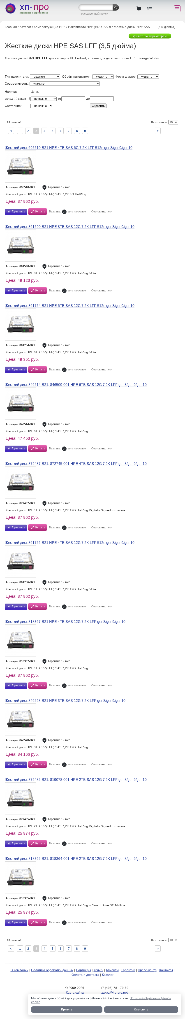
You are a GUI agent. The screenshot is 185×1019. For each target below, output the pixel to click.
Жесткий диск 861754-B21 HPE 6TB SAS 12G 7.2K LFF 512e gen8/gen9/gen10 (69, 306)
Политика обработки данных (52, 970)
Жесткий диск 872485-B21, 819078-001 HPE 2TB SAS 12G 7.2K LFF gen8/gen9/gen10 (76, 780)
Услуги (98, 970)
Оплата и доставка (85, 974)
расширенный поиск (94, 13)
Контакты (166, 970)
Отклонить (141, 1009)
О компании (19, 970)
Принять (66, 1009)
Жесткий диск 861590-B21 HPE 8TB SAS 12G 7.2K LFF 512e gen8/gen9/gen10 (69, 227)
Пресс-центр (147, 970)
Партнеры (83, 970)
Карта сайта (75, 992)
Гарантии (128, 970)
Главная (11, 27)
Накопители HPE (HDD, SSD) (89, 27)
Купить (40, 211)
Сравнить (18, 211)
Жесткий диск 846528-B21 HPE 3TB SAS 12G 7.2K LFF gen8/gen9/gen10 (65, 701)
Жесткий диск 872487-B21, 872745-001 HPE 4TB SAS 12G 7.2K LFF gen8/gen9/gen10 (76, 464)
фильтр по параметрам (150, 36)
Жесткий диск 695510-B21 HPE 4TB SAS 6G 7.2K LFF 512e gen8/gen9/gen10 (68, 148)
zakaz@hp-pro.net (114, 992)
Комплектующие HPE (49, 27)
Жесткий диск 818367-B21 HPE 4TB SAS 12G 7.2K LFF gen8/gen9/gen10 (65, 622)
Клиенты (112, 970)
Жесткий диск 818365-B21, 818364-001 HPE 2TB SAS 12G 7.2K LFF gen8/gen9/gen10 (76, 859)
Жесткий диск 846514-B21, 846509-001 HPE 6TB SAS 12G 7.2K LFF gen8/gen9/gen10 (76, 385)
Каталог (25, 27)
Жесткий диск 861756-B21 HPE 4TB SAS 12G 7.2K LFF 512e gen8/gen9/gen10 (69, 543)
